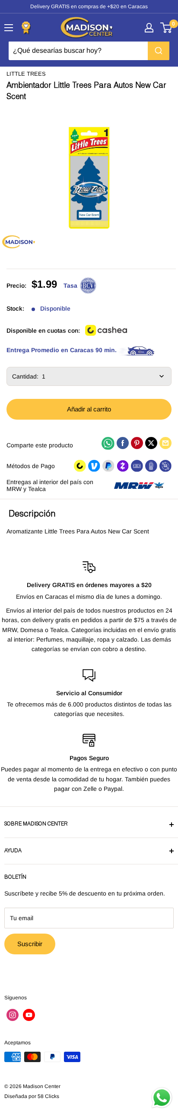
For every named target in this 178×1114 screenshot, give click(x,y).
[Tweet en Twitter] (151, 443)
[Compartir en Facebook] (123, 443)
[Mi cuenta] (149, 27)
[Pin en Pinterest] (137, 443)
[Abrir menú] (8, 27)
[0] (166, 27)
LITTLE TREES (26, 74)
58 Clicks (48, 1096)
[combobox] (89, 50)
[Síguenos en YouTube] (29, 1015)
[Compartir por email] (165, 443)
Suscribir (29, 943)
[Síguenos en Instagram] (12, 1015)
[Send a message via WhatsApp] (162, 1098)
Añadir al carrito (89, 409)
